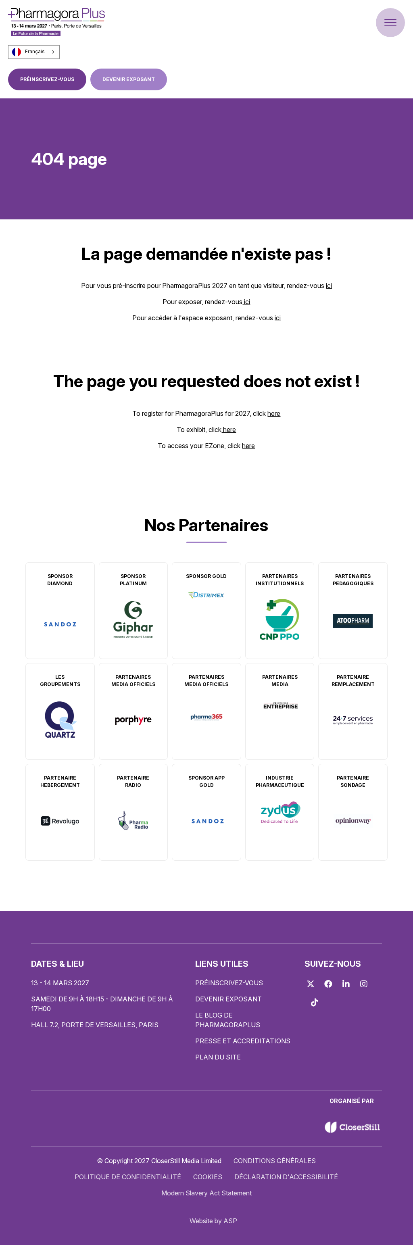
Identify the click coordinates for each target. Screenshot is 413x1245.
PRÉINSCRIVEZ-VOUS (47, 79)
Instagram (364, 984)
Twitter (311, 984)
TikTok (315, 1003)
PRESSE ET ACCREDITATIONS (242, 1041)
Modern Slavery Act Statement (206, 1193)
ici (329, 286)
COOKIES (207, 1177)
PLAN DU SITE (218, 1057)
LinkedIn (346, 984)
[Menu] (390, 23)
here (273, 413)
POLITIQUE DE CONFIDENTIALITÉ (128, 1177)
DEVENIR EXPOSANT (128, 79)
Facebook (328, 984)
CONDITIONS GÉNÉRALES (275, 1161)
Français (35, 51)
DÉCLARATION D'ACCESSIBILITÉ (286, 1177)
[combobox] (34, 52)
